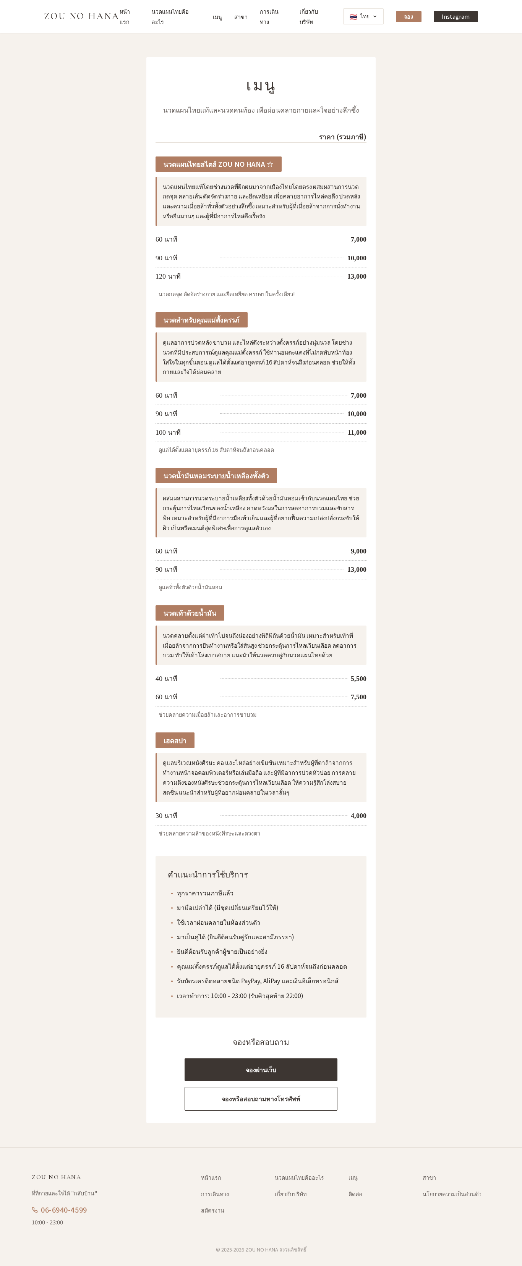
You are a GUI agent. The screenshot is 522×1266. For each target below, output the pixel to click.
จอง (408, 16)
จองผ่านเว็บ (261, 1069)
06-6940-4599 (64, 1209)
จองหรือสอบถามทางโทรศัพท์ (261, 1098)
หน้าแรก (211, 1177)
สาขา (241, 17)
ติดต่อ (355, 1194)
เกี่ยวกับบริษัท (290, 1194)
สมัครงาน (212, 1210)
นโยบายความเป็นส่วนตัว (452, 1194)
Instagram (456, 16)
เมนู (217, 17)
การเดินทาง (215, 1194)
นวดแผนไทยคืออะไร (299, 1177)
